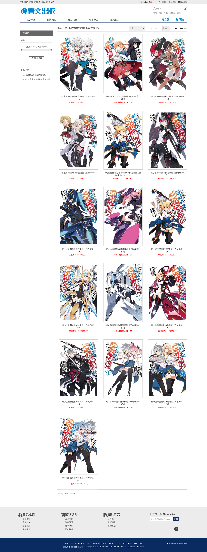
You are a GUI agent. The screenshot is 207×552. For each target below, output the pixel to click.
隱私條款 (26, 526)
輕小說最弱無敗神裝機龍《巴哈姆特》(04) (123, 402)
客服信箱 (26, 522)
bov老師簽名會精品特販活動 (34, 75)
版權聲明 (112, 526)
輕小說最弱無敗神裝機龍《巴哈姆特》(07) (123, 326)
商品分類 (30, 19)
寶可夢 (167, 13)
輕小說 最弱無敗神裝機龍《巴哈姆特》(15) (79, 97)
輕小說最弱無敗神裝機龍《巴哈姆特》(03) (167, 402)
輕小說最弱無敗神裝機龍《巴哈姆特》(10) (78, 250)
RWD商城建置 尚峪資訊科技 (178, 543)
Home (59, 28)
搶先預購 (51, 19)
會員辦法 (26, 519)
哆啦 (156, 13)
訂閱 (176, 519)
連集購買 (114, 19)
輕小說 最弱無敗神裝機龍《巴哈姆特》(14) (123, 97)
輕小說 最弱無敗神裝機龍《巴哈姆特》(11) (168, 174)
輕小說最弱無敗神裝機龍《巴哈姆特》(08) (78, 326)
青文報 (166, 19)
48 (156, 28)
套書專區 (93, 19)
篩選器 (26, 33)
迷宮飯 (173, 13)
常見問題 (69, 519)
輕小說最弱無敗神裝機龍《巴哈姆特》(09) (123, 250)
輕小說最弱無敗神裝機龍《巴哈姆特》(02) (78, 479)
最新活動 (24, 70)
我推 (179, 13)
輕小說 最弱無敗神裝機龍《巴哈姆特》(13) (168, 97)
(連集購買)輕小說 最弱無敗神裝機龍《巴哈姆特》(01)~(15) (123, 174)
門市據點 (69, 529)
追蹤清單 (172, 2)
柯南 (161, 13)
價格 (23, 40)
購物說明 (69, 522)
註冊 (164, 2)
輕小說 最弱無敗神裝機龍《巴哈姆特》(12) (79, 174)
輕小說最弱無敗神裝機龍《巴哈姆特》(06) (167, 326)
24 (151, 28)
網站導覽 (26, 529)
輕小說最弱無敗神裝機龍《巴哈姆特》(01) (82, 28)
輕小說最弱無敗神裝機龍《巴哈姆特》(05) (78, 402)
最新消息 (72, 19)
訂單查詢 (69, 526)
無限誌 (180, 19)
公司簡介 (112, 519)
